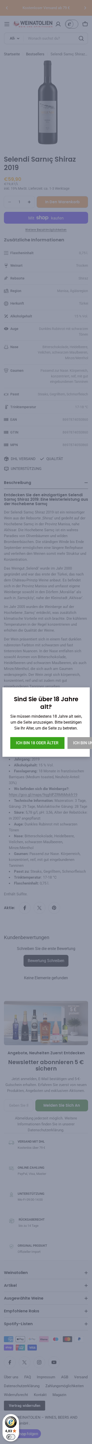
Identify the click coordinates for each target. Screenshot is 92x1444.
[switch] (10, 1437)
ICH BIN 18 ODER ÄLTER (37, 743)
